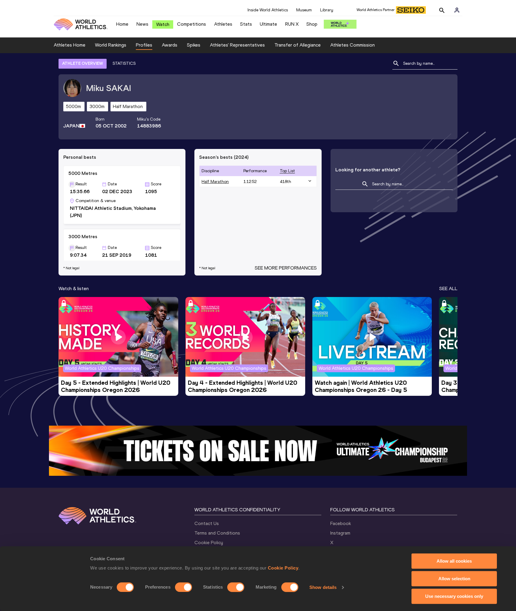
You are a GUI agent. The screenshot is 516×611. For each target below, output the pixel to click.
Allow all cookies (454, 561)
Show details (323, 587)
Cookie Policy (283, 567)
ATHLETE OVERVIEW (82, 63)
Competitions (191, 24)
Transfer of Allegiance (297, 45)
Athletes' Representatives (237, 45)
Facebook (340, 523)
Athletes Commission (352, 45)
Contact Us (206, 523)
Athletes (223, 24)
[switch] (183, 587)
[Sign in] (457, 10)
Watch (162, 24)
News (142, 24)
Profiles (144, 45)
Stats (246, 24)
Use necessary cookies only (454, 596)
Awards (169, 45)
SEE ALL (448, 288)
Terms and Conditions (217, 533)
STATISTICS (124, 63)
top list (287, 170)
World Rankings (110, 45)
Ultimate (268, 24)
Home (122, 24)
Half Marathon (215, 181)
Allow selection (454, 578)
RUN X (292, 24)
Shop (311, 24)
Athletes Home (69, 45)
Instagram (340, 533)
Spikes (193, 45)
